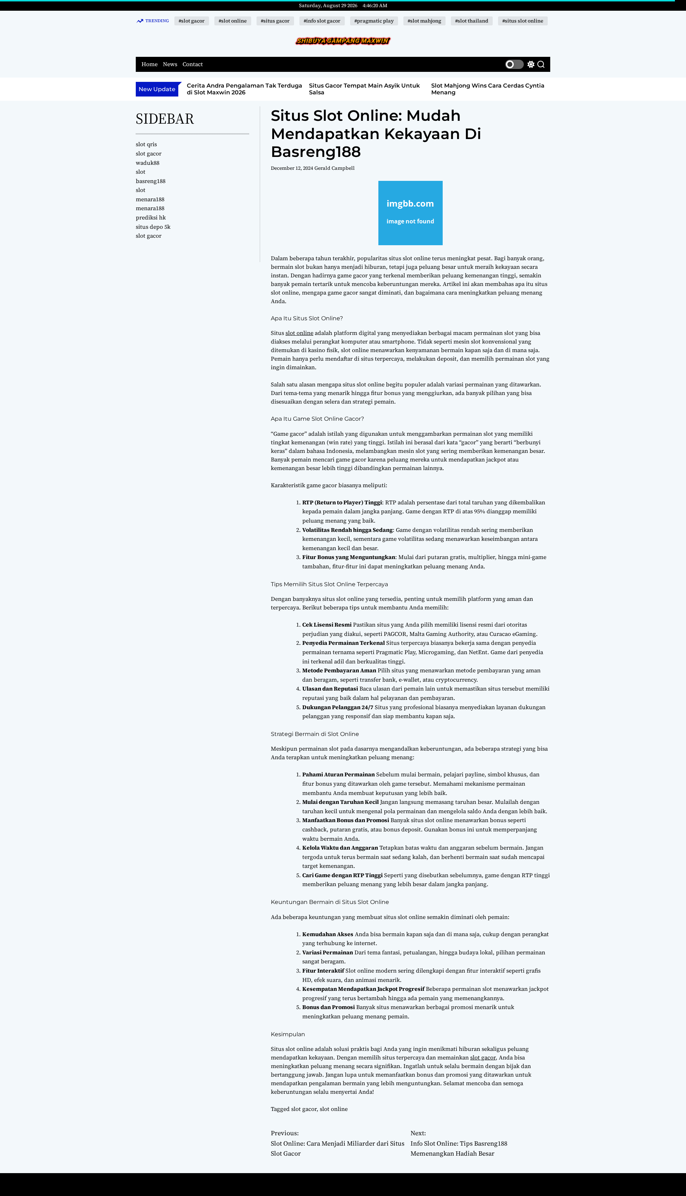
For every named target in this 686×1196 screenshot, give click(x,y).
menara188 (150, 199)
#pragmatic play (374, 20)
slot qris (146, 144)
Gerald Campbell (334, 168)
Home (149, 64)
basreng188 (150, 181)
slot (140, 172)
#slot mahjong (424, 20)
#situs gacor (275, 20)
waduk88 (147, 163)
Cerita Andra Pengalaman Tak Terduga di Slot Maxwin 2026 (244, 89)
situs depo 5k (153, 227)
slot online (299, 333)
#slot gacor (192, 20)
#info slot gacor (322, 20)
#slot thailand (471, 20)
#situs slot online (522, 20)
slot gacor (483, 1057)
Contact (193, 64)
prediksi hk (151, 217)
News (170, 64)
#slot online (233, 20)
